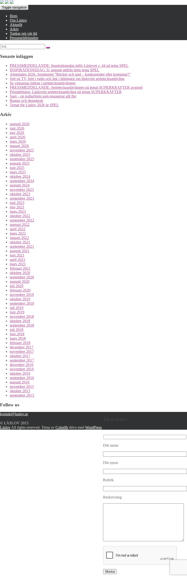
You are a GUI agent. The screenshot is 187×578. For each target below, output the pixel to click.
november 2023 (22, 189)
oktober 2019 (20, 299)
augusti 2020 (19, 281)
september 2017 (22, 360)
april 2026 (17, 137)
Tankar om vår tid (23, 33)
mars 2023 (18, 211)
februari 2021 (20, 268)
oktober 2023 (20, 194)
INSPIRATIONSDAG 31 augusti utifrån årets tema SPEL (54, 70)
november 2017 (22, 351)
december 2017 (21, 347)
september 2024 (22, 181)
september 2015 (22, 395)
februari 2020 (20, 290)
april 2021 (17, 260)
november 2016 (22, 369)
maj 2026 (17, 133)
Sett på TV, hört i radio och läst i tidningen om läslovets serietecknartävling (67, 79)
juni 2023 (17, 203)
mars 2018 (18, 338)
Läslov (5, 427)
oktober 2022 (20, 216)
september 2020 (22, 277)
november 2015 (22, 386)
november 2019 (22, 295)
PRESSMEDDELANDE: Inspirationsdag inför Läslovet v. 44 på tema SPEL (69, 65)
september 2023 (22, 198)
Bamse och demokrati (26, 100)
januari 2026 (19, 146)
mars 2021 (18, 264)
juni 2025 (17, 168)
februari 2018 (20, 343)
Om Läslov (18, 20)
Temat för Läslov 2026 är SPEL (34, 105)
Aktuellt (16, 25)
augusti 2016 (19, 382)
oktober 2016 (20, 373)
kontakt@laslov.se (14, 414)
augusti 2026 (19, 124)
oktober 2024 (20, 176)
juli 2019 (16, 308)
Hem (13, 16)
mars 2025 (18, 172)
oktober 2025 (20, 154)
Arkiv (14, 29)
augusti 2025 (19, 163)
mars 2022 (18, 233)
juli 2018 (16, 330)
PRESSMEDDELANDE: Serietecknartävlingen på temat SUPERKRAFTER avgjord (76, 87)
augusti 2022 (19, 224)
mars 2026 (18, 141)
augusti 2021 (19, 251)
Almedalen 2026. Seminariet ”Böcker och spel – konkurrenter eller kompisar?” (70, 74)
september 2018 (22, 325)
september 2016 (22, 378)
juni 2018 (17, 334)
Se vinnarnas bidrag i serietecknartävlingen (42, 83)
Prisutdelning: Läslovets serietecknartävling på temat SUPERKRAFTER (66, 92)
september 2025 (22, 159)
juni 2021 (17, 255)
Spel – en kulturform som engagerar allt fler (43, 96)
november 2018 (22, 316)
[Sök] (48, 47)
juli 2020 (16, 286)
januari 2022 (19, 238)
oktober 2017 (20, 356)
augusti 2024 (19, 185)
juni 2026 (17, 128)
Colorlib (62, 427)
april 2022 (17, 229)
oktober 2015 (20, 391)
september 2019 (22, 303)
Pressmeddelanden (24, 38)
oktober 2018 (20, 321)
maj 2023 (17, 207)
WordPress (93, 427)
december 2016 (21, 365)
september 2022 (22, 220)
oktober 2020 (20, 273)
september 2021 (22, 246)
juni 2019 (17, 312)
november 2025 (22, 150)
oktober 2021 (20, 242)
